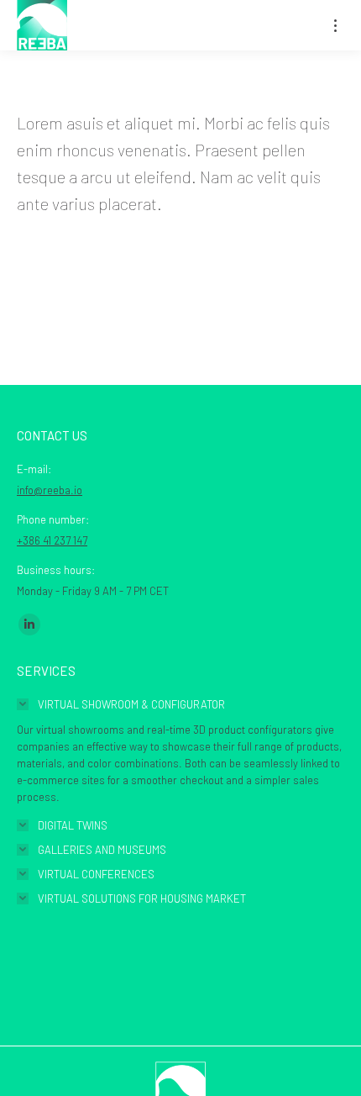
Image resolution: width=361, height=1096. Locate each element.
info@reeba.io (49, 490)
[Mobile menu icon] (335, 25)
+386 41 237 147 (52, 540)
